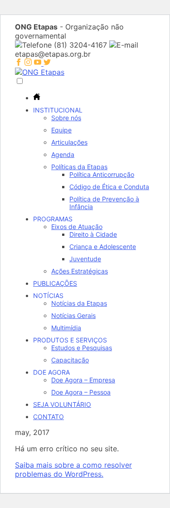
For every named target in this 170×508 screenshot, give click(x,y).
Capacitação (70, 360)
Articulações (69, 142)
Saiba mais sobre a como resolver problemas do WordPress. (73, 469)
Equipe (61, 130)
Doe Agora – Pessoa (81, 392)
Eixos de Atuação (76, 226)
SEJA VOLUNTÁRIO (62, 404)
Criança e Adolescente (102, 246)
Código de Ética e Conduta (109, 186)
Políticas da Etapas (79, 167)
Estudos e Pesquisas (81, 348)
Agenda (62, 154)
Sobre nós (66, 118)
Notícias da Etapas (79, 303)
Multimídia (66, 328)
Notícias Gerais (73, 315)
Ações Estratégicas (79, 271)
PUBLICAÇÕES (55, 283)
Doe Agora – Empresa (83, 380)
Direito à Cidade (93, 234)
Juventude (85, 259)
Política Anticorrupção (101, 174)
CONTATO (48, 416)
